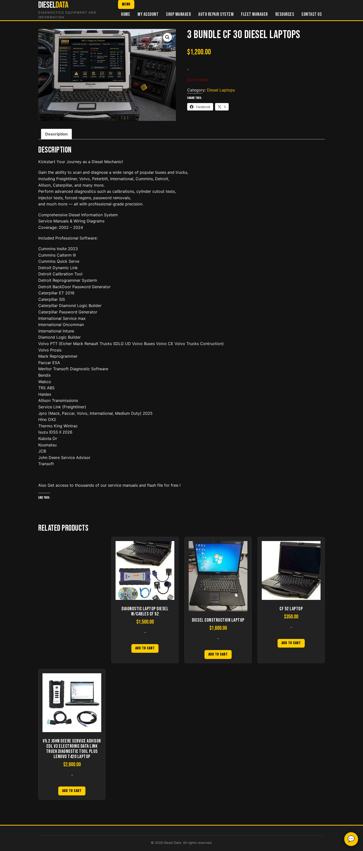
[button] (167, 37)
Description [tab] (56, 133)
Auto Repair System (216, 14)
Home (125, 14)
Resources (284, 14)
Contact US (312, 14)
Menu (126, 4)
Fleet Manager (254, 14)
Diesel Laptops (221, 89)
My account (148, 14)
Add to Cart (145, 648)
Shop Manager (178, 14)
